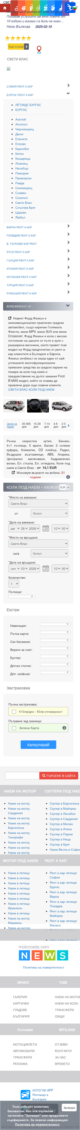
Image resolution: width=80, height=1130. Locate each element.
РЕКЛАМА (20, 1063)
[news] (43, 952)
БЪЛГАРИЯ (21, 1016)
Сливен (20, 192)
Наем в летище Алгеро (25, 888)
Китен (19, 153)
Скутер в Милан (61, 823)
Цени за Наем (12, 425)
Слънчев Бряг (25, 207)
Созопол (21, 197)
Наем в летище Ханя (23, 898)
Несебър (21, 168)
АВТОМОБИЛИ (24, 1050)
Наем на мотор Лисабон (26, 842)
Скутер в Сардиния (64, 818)
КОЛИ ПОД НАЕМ (31, 389)
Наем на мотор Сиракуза (26, 818)
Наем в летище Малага (25, 878)
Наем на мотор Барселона (19, 825)
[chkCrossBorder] (64, 727)
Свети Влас (23, 202)
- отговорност (40, 711)
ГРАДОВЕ (20, 1009)
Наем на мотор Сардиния (19, 810)
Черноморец (24, 129)
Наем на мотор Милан (24, 803)
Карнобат (22, 148)
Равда (19, 183)
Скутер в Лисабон (63, 813)
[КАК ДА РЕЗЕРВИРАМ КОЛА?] (68, 477)
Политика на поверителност (43, 967)
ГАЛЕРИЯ (20, 997)
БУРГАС (21, 109)
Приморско (23, 178)
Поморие (22, 173)
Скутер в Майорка (63, 808)
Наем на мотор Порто (24, 847)
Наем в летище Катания (25, 893)
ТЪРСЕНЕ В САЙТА (60, 775)
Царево (20, 212)
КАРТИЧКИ (21, 1003)
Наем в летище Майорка (26, 872)
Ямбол (20, 217)
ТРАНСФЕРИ (22, 1057)
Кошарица (22, 158)
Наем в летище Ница (23, 913)
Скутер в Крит (60, 844)
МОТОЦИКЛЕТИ (25, 1044)
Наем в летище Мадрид (25, 883)
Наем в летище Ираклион (19, 905)
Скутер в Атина (61, 829)
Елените (21, 139)
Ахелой (20, 119)
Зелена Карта (29, 727)
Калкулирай (38, 744)
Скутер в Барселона (64, 803)
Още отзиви (16, 46)
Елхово (20, 143)
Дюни (19, 134)
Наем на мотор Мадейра (26, 852)
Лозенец (21, 163)
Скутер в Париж (61, 834)
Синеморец (23, 188)
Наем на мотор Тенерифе (19, 834)
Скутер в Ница (60, 839)
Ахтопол (21, 124)
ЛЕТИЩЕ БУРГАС (28, 104)
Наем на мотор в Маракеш (20, 920)
